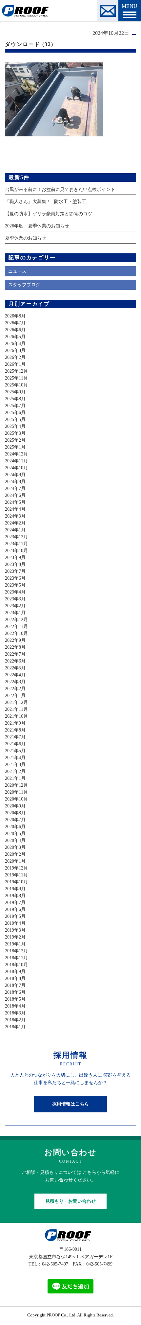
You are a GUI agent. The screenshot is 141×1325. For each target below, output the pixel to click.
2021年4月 (15, 757)
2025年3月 (15, 433)
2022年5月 (15, 667)
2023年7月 (15, 571)
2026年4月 (15, 343)
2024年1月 (15, 529)
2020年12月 (16, 785)
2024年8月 (15, 481)
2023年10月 (16, 550)
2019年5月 (15, 916)
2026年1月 (15, 364)
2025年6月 (15, 412)
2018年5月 (15, 999)
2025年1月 (15, 447)
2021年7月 (15, 736)
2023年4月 (15, 592)
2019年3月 (15, 930)
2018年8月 (15, 978)
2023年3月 (15, 598)
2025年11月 (16, 378)
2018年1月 (15, 1026)
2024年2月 (15, 523)
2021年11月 (16, 709)
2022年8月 (15, 647)
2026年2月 (15, 357)
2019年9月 (15, 888)
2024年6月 (15, 495)
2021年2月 (15, 771)
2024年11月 (16, 460)
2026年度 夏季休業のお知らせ (37, 225)
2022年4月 (15, 674)
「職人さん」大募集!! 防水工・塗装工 (45, 201)
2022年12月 (16, 619)
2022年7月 (15, 654)
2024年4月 (15, 509)
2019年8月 (15, 895)
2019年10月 (16, 881)
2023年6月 (15, 578)
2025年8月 (15, 398)
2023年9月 (15, 557)
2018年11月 (16, 957)
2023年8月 (15, 564)
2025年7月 (15, 405)
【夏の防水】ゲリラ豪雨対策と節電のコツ (48, 213)
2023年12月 (16, 536)
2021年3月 (15, 764)
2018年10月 (16, 964)
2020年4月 (15, 840)
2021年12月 (16, 702)
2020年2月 (15, 854)
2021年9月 (15, 723)
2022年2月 (15, 688)
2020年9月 (15, 805)
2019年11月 (16, 874)
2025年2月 (15, 440)
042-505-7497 (55, 1264)
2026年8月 (15, 316)
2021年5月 (15, 750)
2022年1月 (15, 695)
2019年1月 (15, 943)
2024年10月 (16, 467)
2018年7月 (15, 985)
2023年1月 (15, 612)
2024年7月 (15, 488)
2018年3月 (15, 1013)
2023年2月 (15, 605)
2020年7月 (15, 819)
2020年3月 (15, 847)
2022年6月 (15, 661)
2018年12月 (16, 950)
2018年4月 (15, 1006)
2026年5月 (15, 336)
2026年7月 (15, 322)
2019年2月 (15, 937)
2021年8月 (15, 730)
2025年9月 (15, 391)
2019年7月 (15, 902)
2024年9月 (15, 474)
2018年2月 (15, 1019)
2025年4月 (15, 426)
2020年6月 (15, 826)
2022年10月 (16, 633)
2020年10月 (16, 799)
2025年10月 (16, 385)
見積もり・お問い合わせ (70, 1201)
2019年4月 (15, 923)
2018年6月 (15, 992)
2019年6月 (15, 909)
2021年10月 (16, 716)
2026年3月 (15, 350)
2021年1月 (15, 778)
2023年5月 (15, 585)
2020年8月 (15, 812)
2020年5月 (15, 833)
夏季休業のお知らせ (25, 238)
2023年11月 (16, 543)
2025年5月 (15, 419)
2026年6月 (15, 329)
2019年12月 (16, 868)
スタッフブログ (24, 284)
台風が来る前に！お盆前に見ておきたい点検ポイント (60, 189)
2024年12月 (16, 454)
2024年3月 (15, 516)
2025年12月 (16, 371)
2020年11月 (16, 792)
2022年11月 (16, 626)
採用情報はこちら (70, 1104)
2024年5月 (15, 502)
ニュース (17, 271)
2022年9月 (15, 640)
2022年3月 (15, 681)
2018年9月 (15, 971)
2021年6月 (15, 743)
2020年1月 (15, 861)
